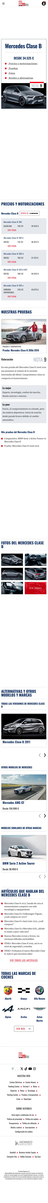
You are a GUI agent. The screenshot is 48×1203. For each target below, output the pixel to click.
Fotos (11, 73)
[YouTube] (30, 1068)
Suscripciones (30, 1127)
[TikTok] (26, 1068)
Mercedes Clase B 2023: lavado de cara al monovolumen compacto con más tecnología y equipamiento (23, 906)
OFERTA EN (24, 213)
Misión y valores (16, 1127)
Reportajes (27, 1098)
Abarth (8, 998)
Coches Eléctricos (16, 1082)
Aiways (24, 998)
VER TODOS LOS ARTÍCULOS (24, 960)
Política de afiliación (29, 1123)
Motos (22, 1090)
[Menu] (3, 3)
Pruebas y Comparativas (29, 1094)
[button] (45, 755)
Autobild (13, 1152)
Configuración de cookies (24, 1131)
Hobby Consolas (25, 1156)
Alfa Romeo (39, 998)
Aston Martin (39, 1018)
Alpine (8, 1017)
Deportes (14, 1090)
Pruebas (13, 68)
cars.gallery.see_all (29, 583)
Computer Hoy (12, 1156)
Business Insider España (27, 1152)
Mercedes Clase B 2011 (16, 741)
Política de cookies (32, 1119)
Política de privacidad (14, 1119)
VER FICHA (12, 230)
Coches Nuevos (30, 1082)
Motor (35, 1086)
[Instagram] (34, 1068)
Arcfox (24, 1017)
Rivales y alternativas (20, 78)
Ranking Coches (14, 1086)
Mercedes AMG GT (13, 802)
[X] (21, 1068)
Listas (18, 1098)
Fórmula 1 (26, 1086)
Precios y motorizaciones (22, 63)
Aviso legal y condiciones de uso (22, 1114)
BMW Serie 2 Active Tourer (19, 863)
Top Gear (38, 1156)
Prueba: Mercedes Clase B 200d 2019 (21, 350)
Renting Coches (12, 1094)
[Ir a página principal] (23, 3)
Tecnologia (31, 1090)
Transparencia (14, 1123)
